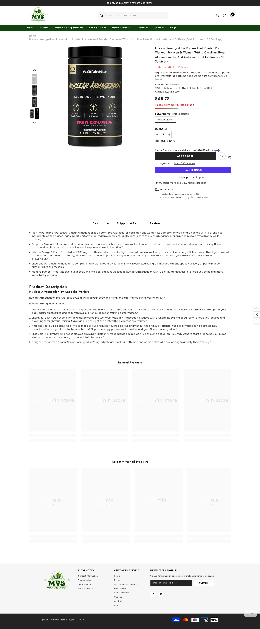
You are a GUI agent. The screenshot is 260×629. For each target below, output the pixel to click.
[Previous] (34, 70)
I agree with (166, 163)
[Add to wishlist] (222, 156)
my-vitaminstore (176, 84)
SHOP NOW (146, 3)
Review (155, 223)
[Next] (34, 122)
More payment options (193, 177)
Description (101, 223)
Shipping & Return (129, 223)
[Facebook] (153, 594)
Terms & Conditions (184, 163)
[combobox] (135, 15)
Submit (203, 582)
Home (32, 36)
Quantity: (161, 129)
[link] (52, 435)
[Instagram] (161, 594)
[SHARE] (228, 156)
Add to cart (185, 156)
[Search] (133, 15)
